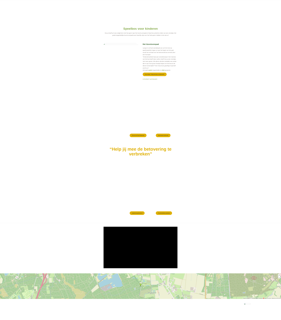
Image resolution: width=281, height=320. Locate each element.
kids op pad (147, 207)
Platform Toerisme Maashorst (143, 310)
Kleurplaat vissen (162, 121)
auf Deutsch (153, 79)
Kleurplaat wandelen (163, 123)
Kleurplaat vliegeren (163, 125)
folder (131, 127)
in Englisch (146, 79)
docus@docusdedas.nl (131, 307)
